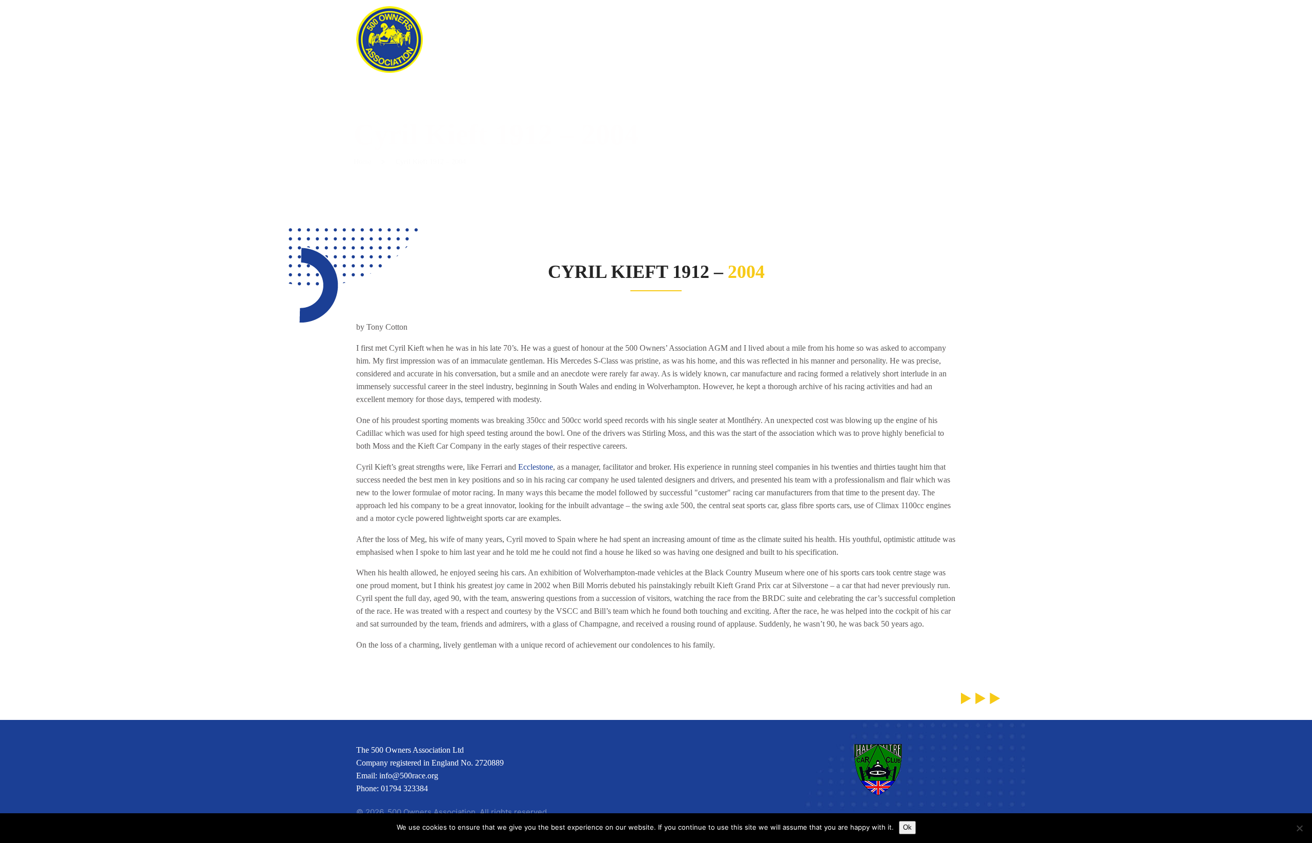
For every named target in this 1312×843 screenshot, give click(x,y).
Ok (907, 827)
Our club (763, 25)
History (828, 25)
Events (700, 25)
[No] (1299, 828)
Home (465, 25)
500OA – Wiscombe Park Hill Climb (581, 25)
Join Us (888, 25)
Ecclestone (535, 467)
